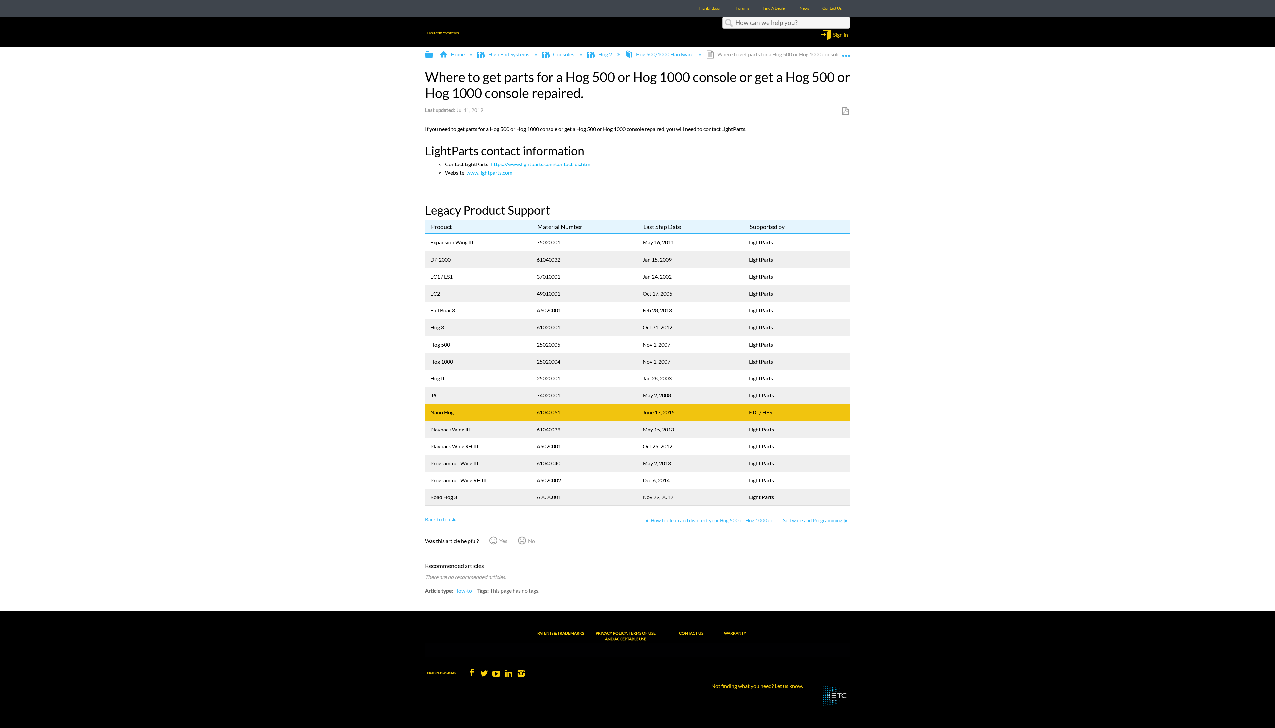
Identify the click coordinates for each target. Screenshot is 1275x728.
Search (729, 23)
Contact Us (691, 633)
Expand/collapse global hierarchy (433, 54)
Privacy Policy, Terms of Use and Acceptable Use (626, 636)
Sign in (840, 34)
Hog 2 (605, 54)
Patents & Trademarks (560, 633)
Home (458, 54)
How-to (463, 590)
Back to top (437, 519)
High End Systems (508, 54)
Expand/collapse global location (846, 52)
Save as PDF (845, 111)
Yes (503, 541)
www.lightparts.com (489, 172)
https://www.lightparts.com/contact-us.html (541, 164)
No (531, 541)
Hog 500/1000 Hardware (664, 54)
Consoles (563, 54)
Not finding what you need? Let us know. (757, 686)
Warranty (735, 633)
